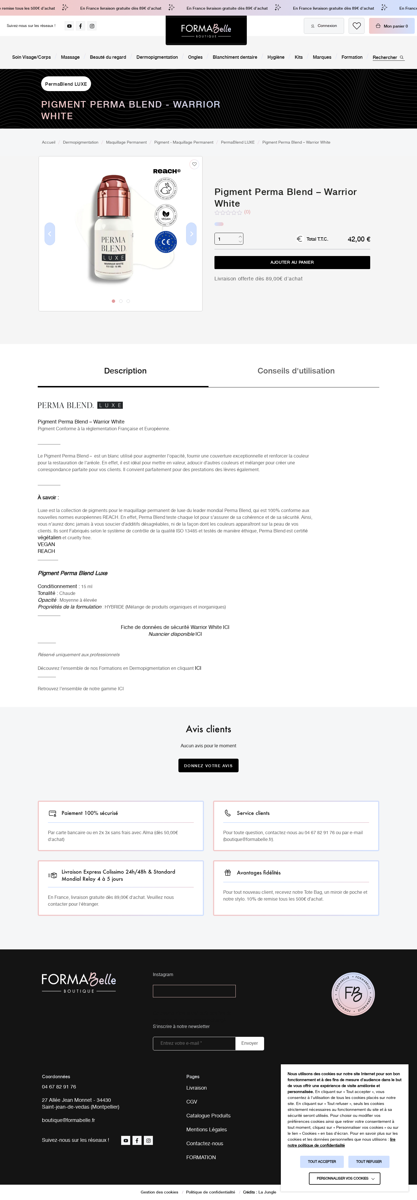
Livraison (196, 1088)
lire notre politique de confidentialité (341, 1142)
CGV (191, 1102)
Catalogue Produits (208, 1116)
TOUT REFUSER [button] (369, 1162)
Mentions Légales (206, 1130)
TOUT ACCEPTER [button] (322, 1162)
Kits (299, 56)
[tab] (123, 375)
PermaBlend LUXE (66, 83)
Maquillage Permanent (126, 142)
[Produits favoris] (357, 26)
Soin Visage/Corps (31, 56)
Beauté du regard (108, 56)
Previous (50, 243)
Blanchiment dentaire (235, 56)
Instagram (163, 975)
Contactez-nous (204, 1144)
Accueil (48, 142)
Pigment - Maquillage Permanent (183, 142)
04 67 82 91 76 (59, 1087)
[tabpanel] (120, 222)
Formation (352, 56)
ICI (121, 689)
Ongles (195, 56)
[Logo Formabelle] (206, 30)
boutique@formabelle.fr (68, 1120)
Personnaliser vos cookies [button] (342, 1178)
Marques (322, 56)
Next (191, 243)
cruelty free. (80, 538)
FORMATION (201, 1158)
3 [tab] (128, 301)
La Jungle (267, 1192)
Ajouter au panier (292, 262)
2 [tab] (121, 301)
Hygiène (276, 56)
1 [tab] (113, 301)
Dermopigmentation (157, 56)
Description (125, 370)
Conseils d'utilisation (296, 370)
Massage (70, 56)
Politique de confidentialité (210, 1192)
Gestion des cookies (159, 1192)
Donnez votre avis (208, 765)
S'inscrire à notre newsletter (181, 1027)
